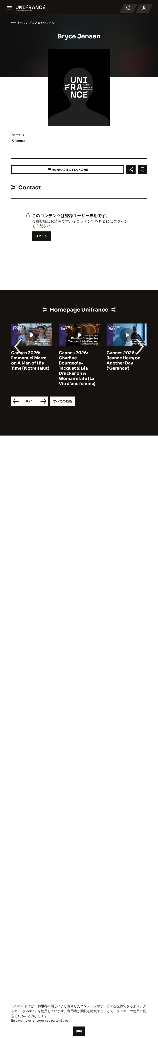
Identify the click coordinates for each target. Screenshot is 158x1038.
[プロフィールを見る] (144, 8)
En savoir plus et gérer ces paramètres (40, 1020)
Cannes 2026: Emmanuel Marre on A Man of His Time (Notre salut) (30, 360)
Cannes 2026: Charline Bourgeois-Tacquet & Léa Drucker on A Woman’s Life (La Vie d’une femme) (77, 368)
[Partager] (131, 169)
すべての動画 (62, 401)
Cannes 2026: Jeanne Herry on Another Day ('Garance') (124, 360)
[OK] (79, 1031)
